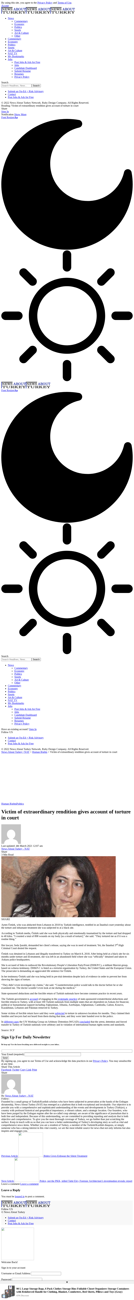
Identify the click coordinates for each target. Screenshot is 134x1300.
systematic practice (67, 999)
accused (34, 999)
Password (6, 1279)
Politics (20, 803)
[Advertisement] (67, 778)
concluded (84, 1021)
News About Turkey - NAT (15, 848)
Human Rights (8, 803)
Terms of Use (64, 2)
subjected (60, 1013)
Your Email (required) (13, 1054)
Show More (20, 114)
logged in (20, 1196)
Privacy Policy (44, 2)
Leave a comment (29, 1184)
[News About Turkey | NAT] (38, 12)
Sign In (33, 729)
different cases (11, 1021)
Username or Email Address (15, 1273)
